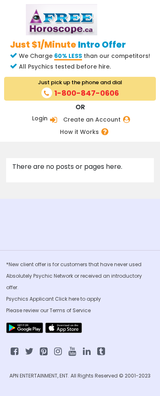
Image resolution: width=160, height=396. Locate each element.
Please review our (28, 310)
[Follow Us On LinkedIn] (87, 350)
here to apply (85, 298)
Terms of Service (70, 310)
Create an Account (92, 120)
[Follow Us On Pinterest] (44, 350)
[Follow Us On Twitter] (29, 350)
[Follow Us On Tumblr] (101, 350)
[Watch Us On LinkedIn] (72, 350)
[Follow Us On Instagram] (58, 350)
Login (40, 118)
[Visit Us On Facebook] (14, 350)
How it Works (79, 132)
